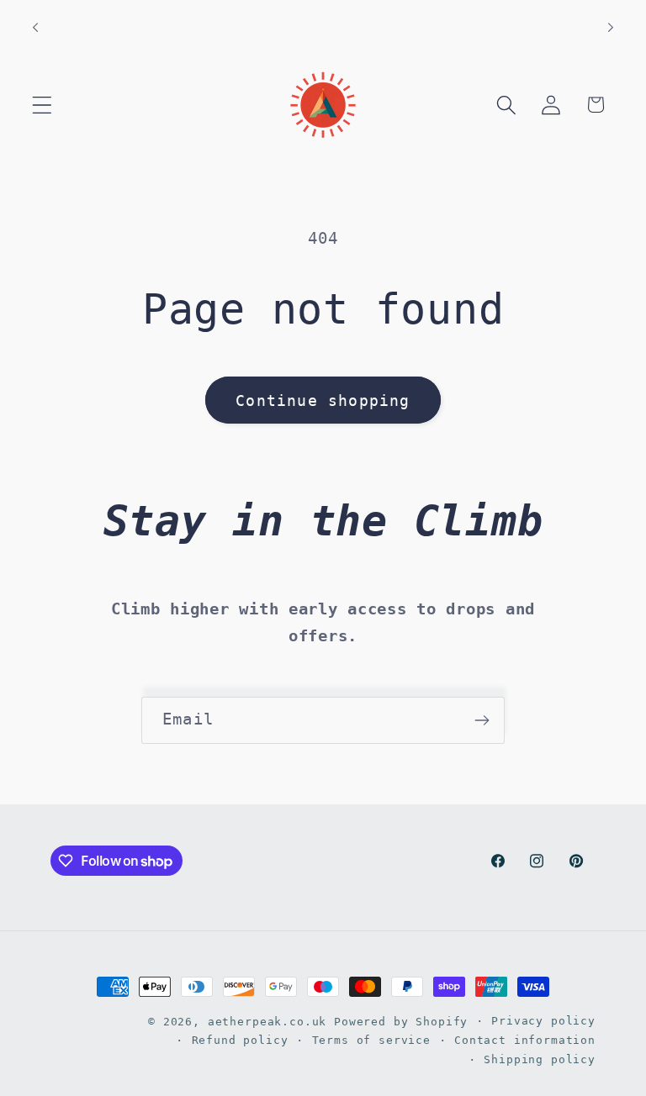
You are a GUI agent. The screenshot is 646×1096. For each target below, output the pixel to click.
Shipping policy (540, 1059)
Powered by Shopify (401, 1021)
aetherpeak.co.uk (267, 1021)
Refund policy (240, 1040)
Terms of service (371, 1040)
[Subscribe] (481, 720)
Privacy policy (543, 1020)
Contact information (525, 1040)
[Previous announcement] (35, 27)
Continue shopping (323, 400)
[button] (42, 104)
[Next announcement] (610, 27)
